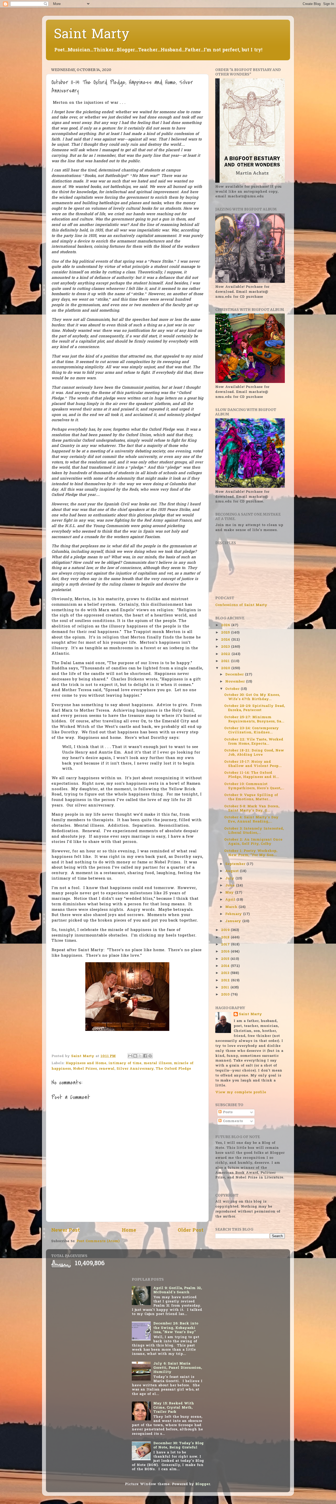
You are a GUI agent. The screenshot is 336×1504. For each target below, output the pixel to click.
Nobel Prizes (85, 1069)
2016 (226, 951)
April (231, 899)
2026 (226, 625)
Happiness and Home (86, 1063)
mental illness (158, 1063)
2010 (226, 994)
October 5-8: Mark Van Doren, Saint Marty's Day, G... (251, 808)
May (230, 892)
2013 (225, 973)
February (234, 914)
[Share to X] (140, 1055)
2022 (226, 654)
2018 (226, 937)
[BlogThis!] (135, 1055)
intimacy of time (124, 1063)
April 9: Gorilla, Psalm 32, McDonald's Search (177, 1290)
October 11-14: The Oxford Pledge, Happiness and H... (251, 775)
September (235, 864)
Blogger (202, 1484)
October (233, 689)
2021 (226, 661)
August (232, 871)
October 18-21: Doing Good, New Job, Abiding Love (254, 753)
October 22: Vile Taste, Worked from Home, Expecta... (253, 741)
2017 (226, 944)
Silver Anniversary (135, 1069)
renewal (106, 1069)
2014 (226, 966)
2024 (226, 639)
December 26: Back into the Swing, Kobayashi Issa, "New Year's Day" (175, 1328)
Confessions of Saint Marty (241, 605)
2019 (226, 930)
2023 (226, 647)
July (230, 878)
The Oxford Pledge (173, 1069)
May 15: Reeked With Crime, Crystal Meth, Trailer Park (173, 1408)
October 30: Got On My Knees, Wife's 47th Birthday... (252, 697)
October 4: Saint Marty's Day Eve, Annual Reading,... (251, 819)
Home (129, 1230)
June (230, 885)
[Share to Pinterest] (150, 1055)
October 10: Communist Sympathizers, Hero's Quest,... (254, 786)
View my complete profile (240, 1092)
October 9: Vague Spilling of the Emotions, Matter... (251, 797)
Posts (227, 1112)
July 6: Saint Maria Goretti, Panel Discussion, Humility (177, 1368)
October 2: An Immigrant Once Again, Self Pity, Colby (253, 842)
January (233, 921)
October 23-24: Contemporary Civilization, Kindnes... (251, 730)
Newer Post (65, 1230)
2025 (226, 632)
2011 (225, 987)
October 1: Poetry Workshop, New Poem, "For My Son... (250, 853)
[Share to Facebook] (145, 1055)
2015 (225, 959)
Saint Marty (91, 35)
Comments (232, 1121)
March (232, 907)
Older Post (190, 1230)
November (235, 681)
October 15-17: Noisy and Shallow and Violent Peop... (253, 764)
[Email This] (130, 1055)
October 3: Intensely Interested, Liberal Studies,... (254, 831)
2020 (226, 668)
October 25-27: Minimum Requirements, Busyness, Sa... (254, 719)
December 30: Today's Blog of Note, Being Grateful (178, 1445)
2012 (226, 980)
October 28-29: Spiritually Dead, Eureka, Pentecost (254, 708)
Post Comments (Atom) (97, 1241)
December (235, 674)
